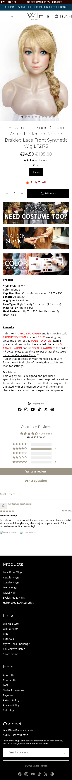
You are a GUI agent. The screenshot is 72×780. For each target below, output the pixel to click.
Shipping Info (38, 404)
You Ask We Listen (14, 649)
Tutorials (8, 639)
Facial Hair (9, 592)
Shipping (8, 710)
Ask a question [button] (36, 481)
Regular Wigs (11, 577)
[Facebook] (20, 409)
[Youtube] (32, 409)
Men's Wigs (10, 587)
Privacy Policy (11, 705)
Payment (8, 695)
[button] (20, 448)
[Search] (12, 16)
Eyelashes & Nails (14, 597)
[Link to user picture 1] (9, 540)
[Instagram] (26, 409)
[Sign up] (63, 753)
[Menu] (4, 16)
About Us (8, 675)
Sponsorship (10, 654)
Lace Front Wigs (12, 572)
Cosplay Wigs (11, 582)
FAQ (5, 685)
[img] (7, 511)
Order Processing (13, 690)
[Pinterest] (52, 409)
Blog (5, 633)
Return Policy (11, 700)
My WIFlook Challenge (16, 644)
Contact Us (9, 680)
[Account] (48, 16)
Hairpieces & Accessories (18, 602)
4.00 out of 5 (45, 433)
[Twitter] (46, 409)
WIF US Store (11, 623)
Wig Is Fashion (40, 765)
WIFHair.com (10, 628)
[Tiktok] (39, 409)
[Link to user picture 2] (28, 540)
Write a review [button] (36, 471)
